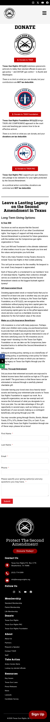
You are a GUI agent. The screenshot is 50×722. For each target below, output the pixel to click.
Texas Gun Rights (11, 620)
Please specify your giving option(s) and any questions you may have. (21, 480)
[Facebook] (47, 2)
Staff (6, 655)
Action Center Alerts (12, 664)
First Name (6, 433)
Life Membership (11, 611)
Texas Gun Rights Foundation (16, 628)
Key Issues (9, 678)
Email (3, 456)
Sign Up (37, 714)
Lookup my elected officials (15, 668)
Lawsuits (8, 695)
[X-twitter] (37, 2)
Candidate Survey (12, 699)
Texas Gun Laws (11, 682)
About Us (8, 639)
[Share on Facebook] (2, 356)
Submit (7, 501)
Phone (4, 467)
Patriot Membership (12, 607)
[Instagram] (33, 2)
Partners (8, 643)
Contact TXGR (10, 651)
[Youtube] (42, 2)
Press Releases (11, 686)
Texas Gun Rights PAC (13, 624)
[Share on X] (2, 361)
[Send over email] (2, 365)
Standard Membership (13, 603)
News (7, 691)
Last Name (6, 445)
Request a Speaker (12, 647)
